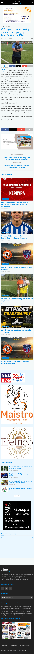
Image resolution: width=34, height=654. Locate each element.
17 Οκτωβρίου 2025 (6, 38)
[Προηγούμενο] (15, 496)
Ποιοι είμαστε (4, 645)
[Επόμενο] (18, 496)
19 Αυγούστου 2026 (6, 240)
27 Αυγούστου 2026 (14, 470)
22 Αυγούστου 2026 (6, 208)
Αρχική (3, 26)
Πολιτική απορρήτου (24, 645)
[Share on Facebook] (12, 66)
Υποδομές (8, 26)
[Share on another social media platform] (30, 66)
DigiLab (24, 650)
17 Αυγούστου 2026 (6, 271)
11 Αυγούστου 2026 (6, 303)
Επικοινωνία (4, 647)
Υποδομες (5, 199)
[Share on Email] (24, 66)
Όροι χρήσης (14, 645)
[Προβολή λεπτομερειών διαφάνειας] (17, 141)
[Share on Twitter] (18, 66)
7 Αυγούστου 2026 (6, 334)
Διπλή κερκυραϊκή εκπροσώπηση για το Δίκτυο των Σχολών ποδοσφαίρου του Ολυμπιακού (14, 204)
